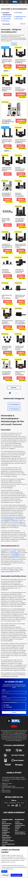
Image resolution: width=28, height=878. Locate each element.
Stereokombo (19, 18)
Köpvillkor (18, 827)
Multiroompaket (7, 16)
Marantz (12, 569)
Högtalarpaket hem (21, 16)
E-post (3, 690)
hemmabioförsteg (21, 517)
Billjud (7, 705)
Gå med (14, 712)
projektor (20, 522)
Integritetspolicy (20, 825)
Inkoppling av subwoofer (6, 826)
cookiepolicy (12, 862)
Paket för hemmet (16, 5)
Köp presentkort (6, 837)
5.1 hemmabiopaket (14, 404)
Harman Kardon (10, 571)
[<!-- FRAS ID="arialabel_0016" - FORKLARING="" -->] (10, 71)
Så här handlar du (20, 834)
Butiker (4, 822)
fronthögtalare (16, 554)
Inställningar (5, 875)
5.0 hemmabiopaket (14, 409)
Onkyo (16, 569)
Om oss (17, 829)
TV (14, 522)
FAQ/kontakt (18, 823)
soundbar (14, 442)
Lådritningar (5, 835)
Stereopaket (19, 12)
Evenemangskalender (8, 844)
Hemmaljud (9, 707)
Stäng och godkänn (16, 875)
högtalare (6, 520)
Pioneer (3, 571)
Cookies (17, 822)
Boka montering (6, 823)
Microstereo (6, 20)
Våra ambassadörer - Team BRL (8, 841)
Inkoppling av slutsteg (6, 833)
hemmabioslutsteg (8, 519)
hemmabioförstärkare (7, 517)
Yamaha (21, 569)
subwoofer (15, 520)
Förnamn (4, 696)
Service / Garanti (20, 832)
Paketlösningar (5, 5)
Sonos (3, 846)
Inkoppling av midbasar (6, 829)
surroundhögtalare (15, 556)
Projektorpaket (7, 18)
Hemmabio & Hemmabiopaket (7, 13)
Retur (16, 830)
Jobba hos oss (6, 839)
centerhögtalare (14, 552)
